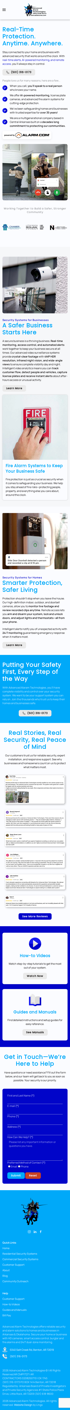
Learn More (14, 388)
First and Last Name (21, 1095)
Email (14, 1166)
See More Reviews (35, 916)
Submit (16, 1175)
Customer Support (13, 1264)
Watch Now (35, 976)
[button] (4, 10)
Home (5, 1248)
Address (14, 1126)
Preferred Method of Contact (26, 1162)
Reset (33, 1175)
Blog (5, 1276)
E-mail (13, 1106)
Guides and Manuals (14, 1310)
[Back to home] (35, 10)
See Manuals (35, 1032)
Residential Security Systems (19, 1253)
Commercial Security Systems (20, 1259)
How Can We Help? (20, 1137)
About (6, 1270)
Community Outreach (15, 1281)
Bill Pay (6, 1315)
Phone (13, 1116)
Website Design (23, 1405)
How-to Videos (11, 1304)
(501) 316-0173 (21, 72)
